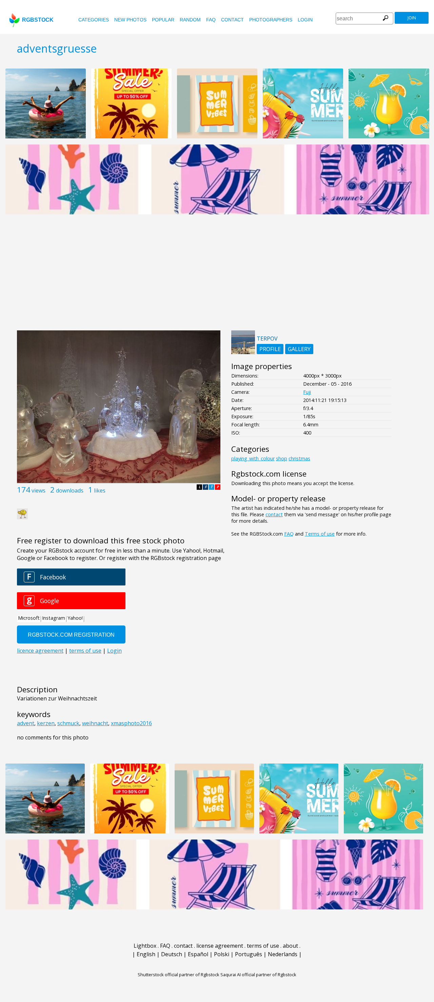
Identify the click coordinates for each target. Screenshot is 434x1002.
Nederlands (282, 954)
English (146, 954)
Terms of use (320, 534)
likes (99, 490)
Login (305, 19)
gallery (299, 349)
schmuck (68, 723)
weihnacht (95, 723)
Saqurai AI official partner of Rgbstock (258, 974)
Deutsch (171, 954)
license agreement (219, 945)
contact (232, 19)
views (38, 490)
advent (25, 723)
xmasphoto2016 (131, 723)
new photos (130, 19)
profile (270, 349)
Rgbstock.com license (269, 473)
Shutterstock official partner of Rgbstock (178, 974)
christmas (299, 458)
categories (93, 19)
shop (281, 458)
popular (163, 19)
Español (198, 954)
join (412, 18)
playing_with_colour (253, 458)
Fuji (307, 392)
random (190, 19)
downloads (69, 490)
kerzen (46, 723)
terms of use (263, 945)
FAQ (211, 19)
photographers (270, 19)
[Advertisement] (217, 276)
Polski (221, 954)
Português (248, 954)
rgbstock (38, 20)
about (290, 945)
